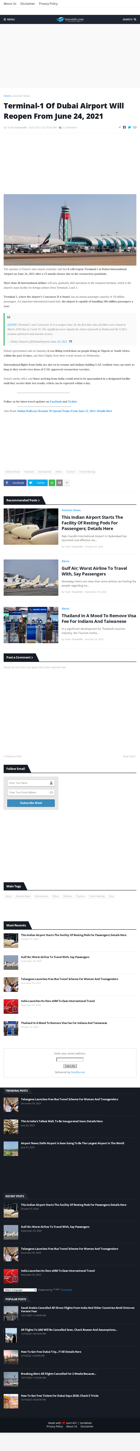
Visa (111, 896)
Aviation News (21, 96)
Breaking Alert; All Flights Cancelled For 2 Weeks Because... (58, 1373)
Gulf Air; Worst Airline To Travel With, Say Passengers (94, 571)
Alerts (65, 561)
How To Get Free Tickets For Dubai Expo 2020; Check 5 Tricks (59, 1395)
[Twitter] (129, 127)
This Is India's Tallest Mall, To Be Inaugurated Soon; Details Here (62, 1121)
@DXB (11, 324)
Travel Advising (87, 471)
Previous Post (13, 756)
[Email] (134, 127)
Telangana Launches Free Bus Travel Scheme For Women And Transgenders (69, 979)
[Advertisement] (70, 55)
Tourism (71, 471)
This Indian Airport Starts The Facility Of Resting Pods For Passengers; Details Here (92, 522)
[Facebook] (124, 127)
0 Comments (69, 127)
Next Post (129, 756)
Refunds (67, 896)
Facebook (56, 401)
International (44, 471)
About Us (10, 4)
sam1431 (71, 1423)
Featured (29, 471)
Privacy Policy (48, 4)
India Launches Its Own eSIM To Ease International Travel (58, 1001)
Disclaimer (27, 4)
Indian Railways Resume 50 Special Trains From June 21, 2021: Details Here (64, 411)
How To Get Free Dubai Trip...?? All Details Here (51, 1351)
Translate (66, 1290)
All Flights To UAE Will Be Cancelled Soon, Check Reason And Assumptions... (69, 1329)
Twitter (72, 401)
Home (7, 96)
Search (128, 19)
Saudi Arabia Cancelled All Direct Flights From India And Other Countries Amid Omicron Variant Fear (78, 1309)
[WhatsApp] (52, 483)
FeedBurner (78, 1072)
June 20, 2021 (59, 341)
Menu (11, 19)
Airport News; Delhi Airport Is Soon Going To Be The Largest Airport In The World (72, 1143)
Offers (59, 471)
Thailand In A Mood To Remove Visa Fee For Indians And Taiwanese (99, 618)
